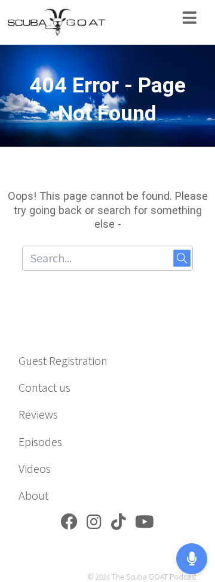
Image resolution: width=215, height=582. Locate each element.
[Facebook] (69, 524)
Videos (35, 468)
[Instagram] (94, 524)
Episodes (40, 441)
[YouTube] (144, 524)
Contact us (44, 387)
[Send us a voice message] (191, 559)
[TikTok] (118, 524)
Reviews (38, 414)
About (33, 495)
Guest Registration (63, 360)
